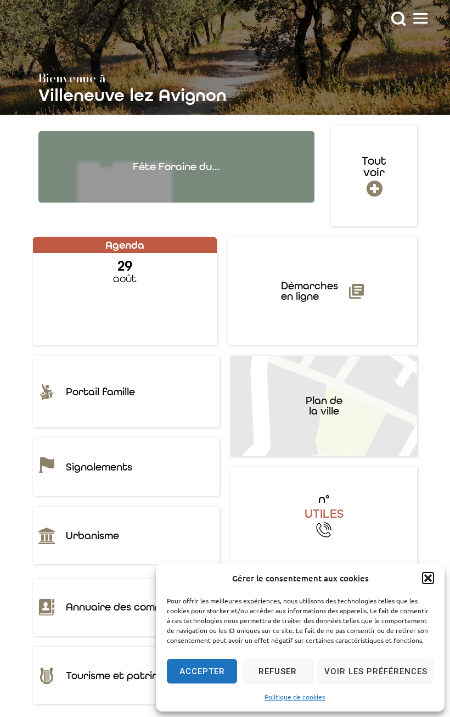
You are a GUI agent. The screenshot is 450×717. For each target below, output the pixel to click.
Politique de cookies (295, 696)
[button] (428, 578)
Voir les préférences (376, 671)
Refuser (277, 671)
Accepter (202, 671)
